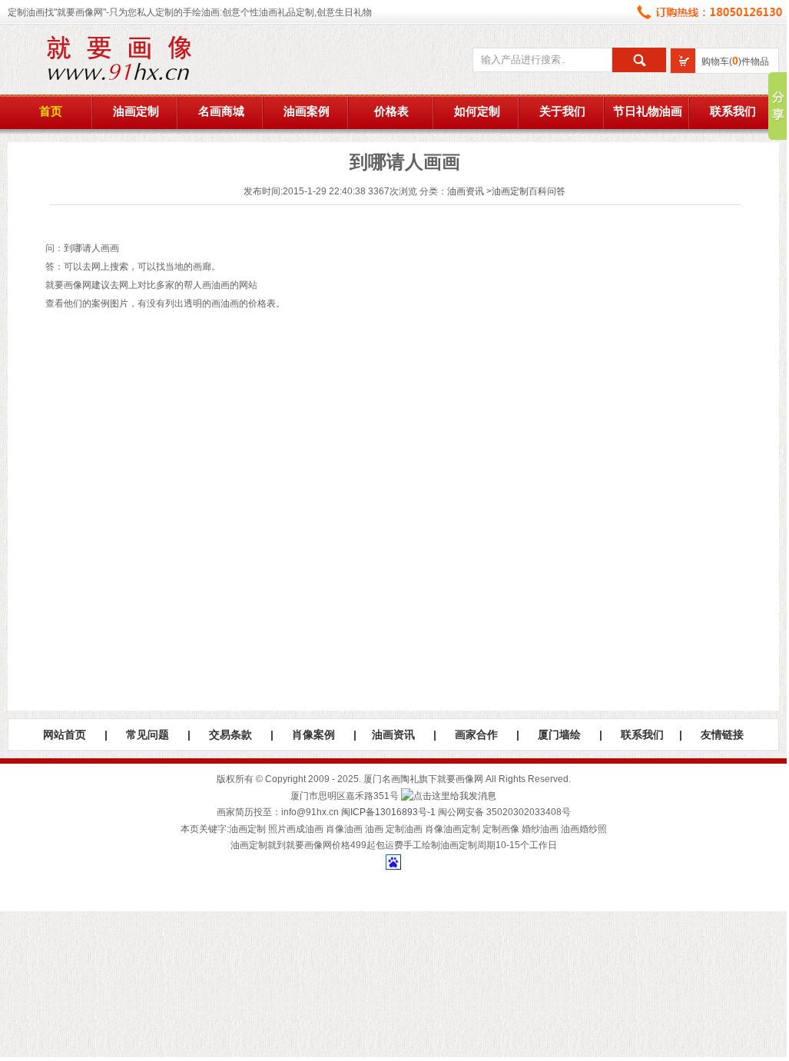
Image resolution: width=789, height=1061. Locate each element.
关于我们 (562, 111)
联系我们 (733, 111)
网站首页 (64, 734)
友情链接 (722, 734)
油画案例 (306, 111)
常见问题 (147, 734)
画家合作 (476, 734)
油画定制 (136, 111)
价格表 (391, 111)
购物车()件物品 (735, 61)
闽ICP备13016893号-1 (388, 812)
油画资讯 (465, 191)
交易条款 (230, 734)
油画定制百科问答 (528, 191)
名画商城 (221, 111)
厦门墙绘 (559, 734)
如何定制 (477, 111)
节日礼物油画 (647, 111)
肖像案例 (313, 734)
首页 (50, 111)
